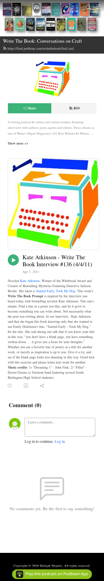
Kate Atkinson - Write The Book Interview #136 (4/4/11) (57, 261)
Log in (60, 441)
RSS (77, 108)
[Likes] (10, 385)
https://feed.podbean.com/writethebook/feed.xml (40, 48)
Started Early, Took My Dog (55, 291)
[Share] (42, 385)
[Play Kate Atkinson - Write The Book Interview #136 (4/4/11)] (13, 260)
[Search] (88, 7)
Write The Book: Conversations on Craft (42, 41)
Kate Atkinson (30, 280)
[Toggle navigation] (98, 6)
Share (32, 108)
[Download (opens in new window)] (26, 385)
